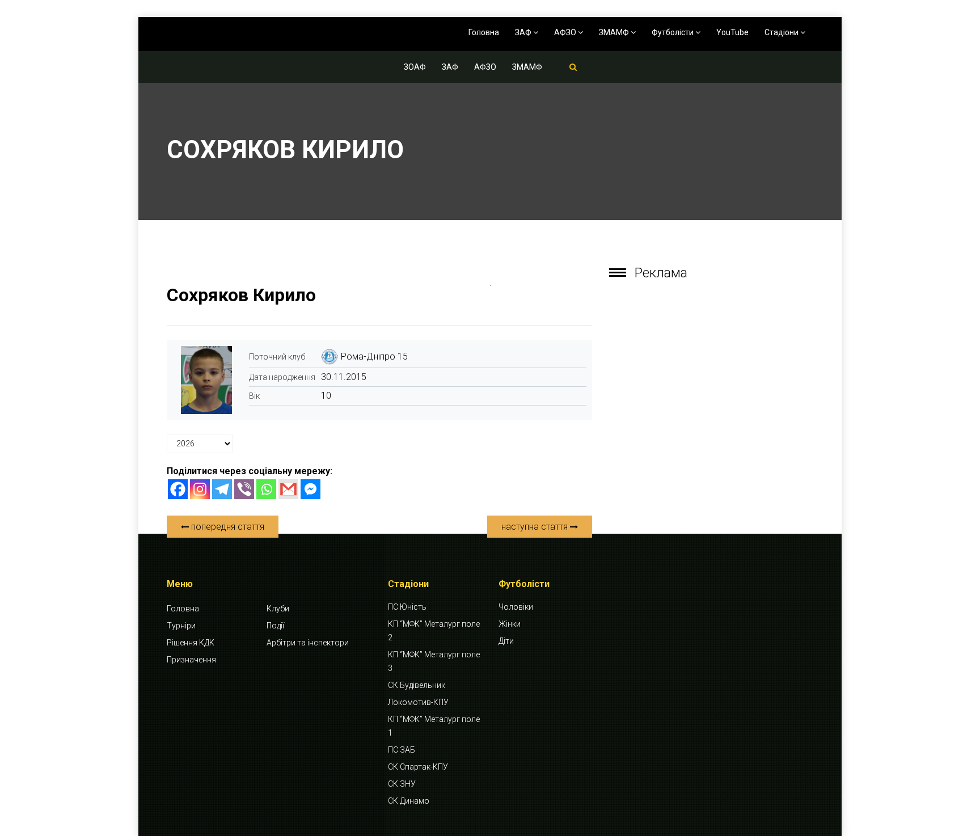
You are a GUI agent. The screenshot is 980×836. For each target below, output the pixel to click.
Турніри (181, 625)
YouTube (732, 32)
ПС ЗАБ (401, 749)
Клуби (278, 608)
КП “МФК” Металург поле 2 (434, 630)
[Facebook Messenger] (310, 489)
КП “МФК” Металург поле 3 (434, 661)
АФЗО (566, 32)
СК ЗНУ (402, 783)
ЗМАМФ (615, 32)
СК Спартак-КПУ (418, 766)
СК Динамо (408, 800)
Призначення (191, 659)
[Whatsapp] (266, 489)
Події (275, 625)
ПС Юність (407, 606)
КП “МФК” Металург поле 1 (434, 726)
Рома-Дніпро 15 (374, 356)
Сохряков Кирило (241, 295)
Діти (506, 640)
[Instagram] (200, 489)
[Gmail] (288, 489)
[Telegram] (222, 489)
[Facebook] (178, 489)
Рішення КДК (190, 642)
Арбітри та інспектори (308, 642)
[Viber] (244, 489)
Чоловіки (516, 606)
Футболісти (673, 32)
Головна (483, 32)
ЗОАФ (415, 66)
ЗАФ (524, 32)
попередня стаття (226, 526)
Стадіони (782, 32)
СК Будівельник (416, 685)
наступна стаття (535, 526)
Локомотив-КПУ (418, 702)
